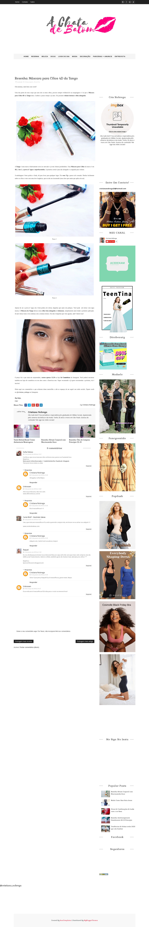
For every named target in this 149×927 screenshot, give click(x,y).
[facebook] (126, 2)
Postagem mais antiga (85, 641)
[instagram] (122, 2)
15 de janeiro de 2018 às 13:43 (32, 489)
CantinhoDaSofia (49, 461)
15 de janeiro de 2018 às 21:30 (39, 475)
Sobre (32, 2)
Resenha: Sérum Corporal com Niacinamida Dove (53, 441)
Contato (25, 2)
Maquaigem (29, 82)
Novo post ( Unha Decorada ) (32, 461)
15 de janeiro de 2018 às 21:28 (32, 552)
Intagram (66, 461)
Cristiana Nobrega (37, 473)
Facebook (59, 461)
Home (17, 2)
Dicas (53, 56)
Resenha (35, 56)
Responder (88, 466)
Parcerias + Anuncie (102, 56)
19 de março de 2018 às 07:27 (32, 588)
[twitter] (133, 2)
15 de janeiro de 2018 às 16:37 (32, 519)
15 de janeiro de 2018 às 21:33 (39, 505)
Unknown (27, 486)
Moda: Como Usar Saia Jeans (121, 800)
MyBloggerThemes (91, 920)
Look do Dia (63, 56)
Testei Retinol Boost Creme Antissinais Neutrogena (24, 441)
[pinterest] (129, 2)
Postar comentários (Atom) (29, 647)
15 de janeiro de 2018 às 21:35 (39, 575)
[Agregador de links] (103, 874)
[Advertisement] (67, 69)
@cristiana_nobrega (23, 392)
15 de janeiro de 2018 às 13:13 (32, 454)
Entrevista (120, 56)
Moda (74, 56)
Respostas (28, 470)
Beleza (45, 56)
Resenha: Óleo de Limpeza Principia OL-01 (79, 441)
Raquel (26, 550)
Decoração (85, 56)
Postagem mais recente (23, 641)
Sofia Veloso (28, 452)
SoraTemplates (65, 920)
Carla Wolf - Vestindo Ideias (34, 517)
